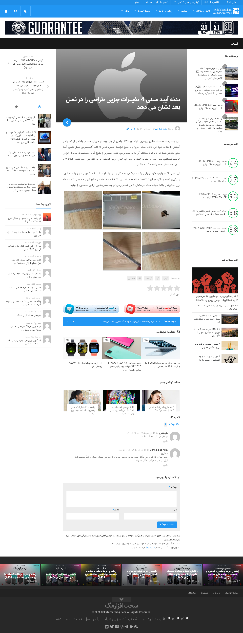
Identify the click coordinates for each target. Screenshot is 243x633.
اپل (140, 278)
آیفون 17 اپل (162, 2)
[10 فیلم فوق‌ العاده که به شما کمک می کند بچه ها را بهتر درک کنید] (121, 400)
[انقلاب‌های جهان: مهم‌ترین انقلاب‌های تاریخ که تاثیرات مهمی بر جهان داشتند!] (215, 280)
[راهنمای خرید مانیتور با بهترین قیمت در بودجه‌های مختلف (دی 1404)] (101, 575)
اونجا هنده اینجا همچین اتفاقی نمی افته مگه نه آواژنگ (24, 220)
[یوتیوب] (152, 309)
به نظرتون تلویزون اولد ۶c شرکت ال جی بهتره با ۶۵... (24, 275)
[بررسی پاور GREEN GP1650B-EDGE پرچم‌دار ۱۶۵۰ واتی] (231, 106)
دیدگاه (170, 425)
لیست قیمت (144, 11)
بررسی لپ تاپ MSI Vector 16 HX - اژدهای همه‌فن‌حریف (209, 229)
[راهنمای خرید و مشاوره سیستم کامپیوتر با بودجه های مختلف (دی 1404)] (182, 575)
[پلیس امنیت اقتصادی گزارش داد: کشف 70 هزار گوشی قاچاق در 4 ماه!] (44, 121)
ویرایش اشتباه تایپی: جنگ (29, 315)
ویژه (126, 11)
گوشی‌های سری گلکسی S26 (186, 2)
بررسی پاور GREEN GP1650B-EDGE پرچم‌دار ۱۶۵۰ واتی (208, 106)
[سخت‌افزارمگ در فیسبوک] (117, 627)
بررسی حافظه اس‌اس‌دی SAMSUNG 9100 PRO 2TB (209, 179)
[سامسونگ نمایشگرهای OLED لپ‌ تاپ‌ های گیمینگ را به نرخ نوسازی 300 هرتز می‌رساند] (231, 90)
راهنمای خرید (165, 11)
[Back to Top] (121, 599)
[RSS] (136, 627)
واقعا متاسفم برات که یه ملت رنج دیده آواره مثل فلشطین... (23, 303)
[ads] (121, 28)
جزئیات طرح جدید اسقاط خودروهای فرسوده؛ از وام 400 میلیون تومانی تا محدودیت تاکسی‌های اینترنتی (209, 73)
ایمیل (116, 510)
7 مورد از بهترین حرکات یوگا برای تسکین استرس (207, 345)
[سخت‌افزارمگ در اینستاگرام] (121, 627)
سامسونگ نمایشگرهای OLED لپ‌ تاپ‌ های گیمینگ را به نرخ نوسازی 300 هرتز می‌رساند (209, 90)
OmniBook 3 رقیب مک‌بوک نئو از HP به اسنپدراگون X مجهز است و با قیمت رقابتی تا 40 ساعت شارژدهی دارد (21, 137)
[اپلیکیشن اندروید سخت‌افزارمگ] (131, 627)
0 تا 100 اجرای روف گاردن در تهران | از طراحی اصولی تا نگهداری (206, 332)
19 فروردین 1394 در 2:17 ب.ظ (132, 450)
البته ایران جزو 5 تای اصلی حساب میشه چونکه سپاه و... (25, 328)
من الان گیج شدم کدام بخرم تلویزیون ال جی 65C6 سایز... (24, 247)
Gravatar (150, 548)
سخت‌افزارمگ (231, 593)
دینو (137, 2)
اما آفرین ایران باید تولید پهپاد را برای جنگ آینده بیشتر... (24, 342)
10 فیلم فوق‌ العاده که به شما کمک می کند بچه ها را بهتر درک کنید (122, 410)
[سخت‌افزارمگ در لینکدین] (106, 627)
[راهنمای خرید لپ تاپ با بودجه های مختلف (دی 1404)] (61, 575)
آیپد (157, 278)
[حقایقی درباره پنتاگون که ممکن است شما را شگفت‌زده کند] (230, 318)
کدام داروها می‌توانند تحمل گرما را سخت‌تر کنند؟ (161, 409)
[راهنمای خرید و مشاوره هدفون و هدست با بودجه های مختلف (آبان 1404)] (223, 575)
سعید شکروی (161, 129)
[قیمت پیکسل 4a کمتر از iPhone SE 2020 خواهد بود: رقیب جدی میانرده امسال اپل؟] (121, 348)
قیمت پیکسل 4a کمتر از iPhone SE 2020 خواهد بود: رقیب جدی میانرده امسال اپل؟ (124, 366)
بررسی (184, 11)
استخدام (192, 593)
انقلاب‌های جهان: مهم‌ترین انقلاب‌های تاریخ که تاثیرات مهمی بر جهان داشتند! (217, 298)
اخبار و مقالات (203, 11)
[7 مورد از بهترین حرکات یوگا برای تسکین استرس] (230, 345)
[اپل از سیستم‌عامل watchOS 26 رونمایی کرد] (82, 348)
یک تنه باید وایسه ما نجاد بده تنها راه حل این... (24, 234)
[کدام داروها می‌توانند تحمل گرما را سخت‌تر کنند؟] (160, 400)
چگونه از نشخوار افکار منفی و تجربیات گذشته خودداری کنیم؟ (83, 410)
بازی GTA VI (229, 2)
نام (174, 510)
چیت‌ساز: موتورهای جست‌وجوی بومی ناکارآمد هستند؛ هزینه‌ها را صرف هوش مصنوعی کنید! (21, 187)
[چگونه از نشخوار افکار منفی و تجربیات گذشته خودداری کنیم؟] (82, 400)
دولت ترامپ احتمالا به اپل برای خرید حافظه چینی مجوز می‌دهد (131, 322)
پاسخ (165, 441)
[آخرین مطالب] (39, 107)
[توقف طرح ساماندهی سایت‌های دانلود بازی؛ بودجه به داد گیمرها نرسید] (44, 170)
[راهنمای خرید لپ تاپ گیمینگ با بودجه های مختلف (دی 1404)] (20, 575)
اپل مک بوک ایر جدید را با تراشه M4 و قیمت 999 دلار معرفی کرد (162, 365)
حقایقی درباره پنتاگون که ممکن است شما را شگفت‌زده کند (207, 319)
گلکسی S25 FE (211, 2)
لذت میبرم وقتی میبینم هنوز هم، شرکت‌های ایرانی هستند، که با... (26, 261)
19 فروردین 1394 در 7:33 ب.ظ (141, 433)
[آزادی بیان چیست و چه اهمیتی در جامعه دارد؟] (230, 358)
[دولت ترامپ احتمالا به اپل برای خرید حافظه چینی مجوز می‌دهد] (44, 154)
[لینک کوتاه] (127, 129)
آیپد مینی (148, 278)
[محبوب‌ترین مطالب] (16, 107)
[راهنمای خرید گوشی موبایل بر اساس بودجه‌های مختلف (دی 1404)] (142, 575)
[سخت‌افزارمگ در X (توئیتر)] (112, 627)
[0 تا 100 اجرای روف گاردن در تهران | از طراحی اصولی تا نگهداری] (230, 332)
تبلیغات (204, 593)
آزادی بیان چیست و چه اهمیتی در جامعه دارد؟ (209, 358)
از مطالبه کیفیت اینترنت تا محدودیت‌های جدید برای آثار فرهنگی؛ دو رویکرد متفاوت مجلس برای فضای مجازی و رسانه (209, 125)
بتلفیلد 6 (148, 2)
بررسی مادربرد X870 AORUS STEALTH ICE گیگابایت (212, 196)
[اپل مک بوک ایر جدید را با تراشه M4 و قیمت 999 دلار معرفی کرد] (160, 348)
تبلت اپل (131, 278)
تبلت (234, 44)
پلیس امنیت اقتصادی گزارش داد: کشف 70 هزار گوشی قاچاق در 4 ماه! (20, 120)
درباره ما (216, 593)
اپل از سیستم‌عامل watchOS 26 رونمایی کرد (85, 365)
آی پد (165, 278)
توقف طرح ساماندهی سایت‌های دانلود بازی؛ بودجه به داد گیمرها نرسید (21, 171)
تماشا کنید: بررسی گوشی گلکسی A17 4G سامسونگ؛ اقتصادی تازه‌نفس (209, 213)
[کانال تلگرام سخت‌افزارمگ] (126, 627)
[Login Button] (6, 11)
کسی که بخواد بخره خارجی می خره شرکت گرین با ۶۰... (25, 289)
